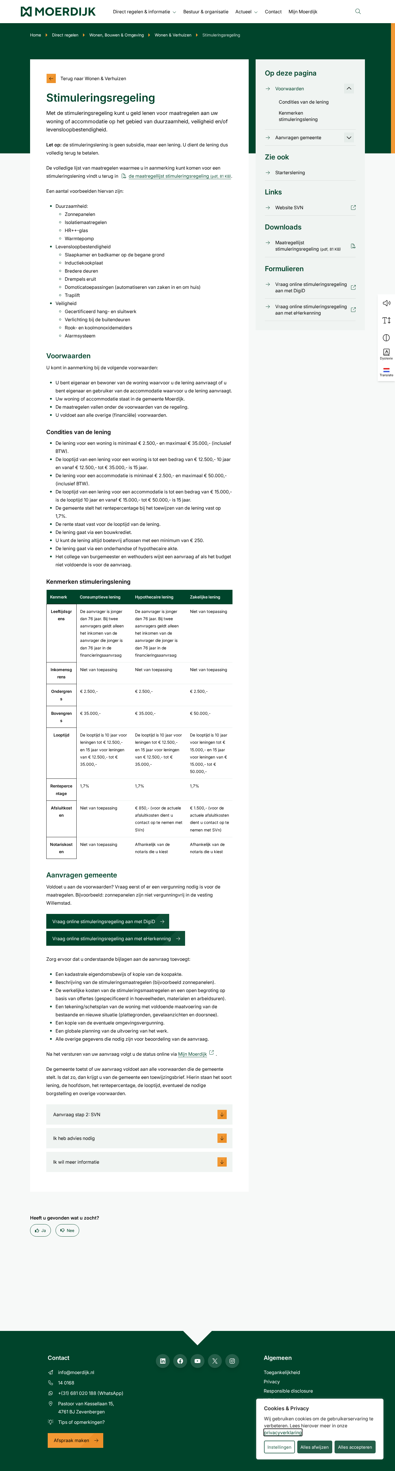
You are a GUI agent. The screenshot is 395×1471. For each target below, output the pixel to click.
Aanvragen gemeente (298, 137)
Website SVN (289, 207)
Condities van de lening (304, 101)
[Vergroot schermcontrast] (386, 337)
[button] (386, 303)
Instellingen (279, 1447)
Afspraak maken (71, 1440)
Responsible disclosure (288, 1390)
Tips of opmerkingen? (81, 1422)
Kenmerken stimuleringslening (298, 115)
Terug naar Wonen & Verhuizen (93, 78)
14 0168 (66, 1382)
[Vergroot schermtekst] (386, 320)
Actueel (243, 11)
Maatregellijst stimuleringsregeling (308, 245)
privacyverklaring (283, 1432)
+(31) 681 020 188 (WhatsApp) (90, 1393)
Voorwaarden (289, 88)
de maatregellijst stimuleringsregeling (179, 175)
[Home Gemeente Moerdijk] (58, 11)
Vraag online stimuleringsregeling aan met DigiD (103, 921)
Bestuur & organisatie (205, 11)
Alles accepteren (355, 1447)
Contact (273, 11)
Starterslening (290, 172)
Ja (43, 1230)
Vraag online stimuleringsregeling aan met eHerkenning (111, 938)
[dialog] (319, 1429)
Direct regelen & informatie (141, 11)
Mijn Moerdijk (303, 11)
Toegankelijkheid (282, 1372)
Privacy (272, 1381)
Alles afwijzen (314, 1447)
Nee (70, 1230)
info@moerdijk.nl (76, 1372)
